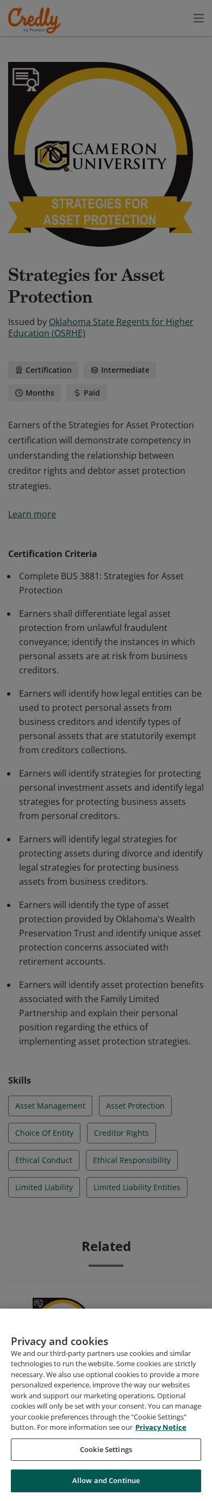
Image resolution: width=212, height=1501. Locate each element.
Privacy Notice (160, 1427)
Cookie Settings (106, 1449)
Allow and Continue (106, 1480)
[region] (106, 1405)
